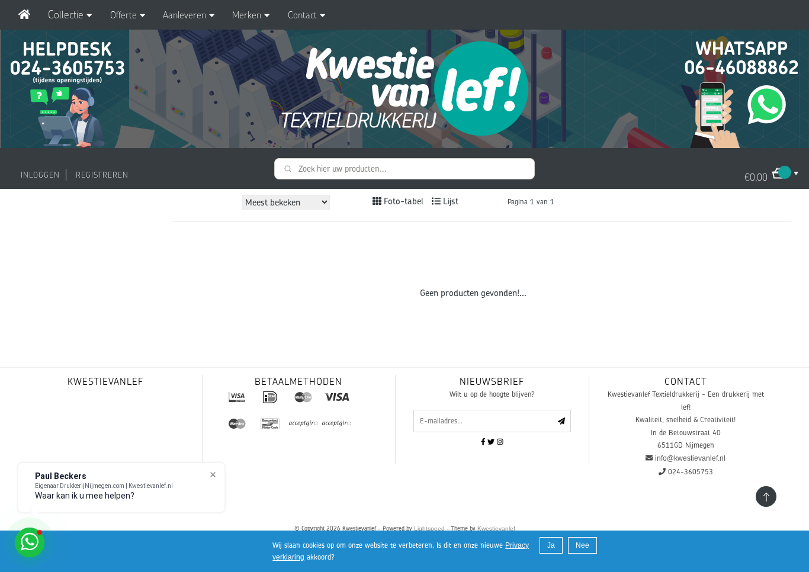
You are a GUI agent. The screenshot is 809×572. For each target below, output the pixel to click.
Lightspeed (429, 528)
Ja (551, 545)
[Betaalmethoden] (237, 397)
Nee (582, 545)
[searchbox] (404, 168)
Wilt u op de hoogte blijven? (492, 394)
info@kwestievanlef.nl (690, 458)
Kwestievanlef (496, 528)
